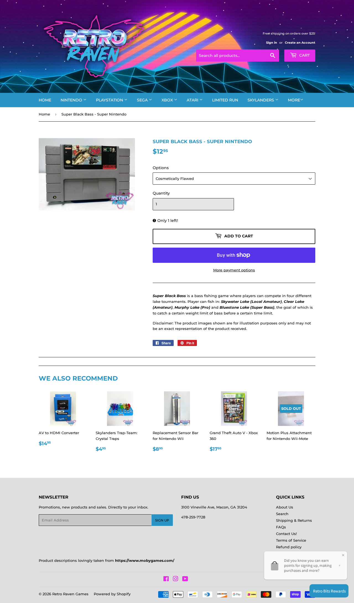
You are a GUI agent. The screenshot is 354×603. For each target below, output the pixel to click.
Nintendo (72, 100)
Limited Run (225, 100)
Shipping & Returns (294, 520)
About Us (284, 507)
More (294, 100)
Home (45, 100)
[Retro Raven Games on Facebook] (166, 579)
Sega (143, 100)
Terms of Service (291, 540)
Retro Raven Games (70, 594)
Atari (193, 100)
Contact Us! (286, 533)
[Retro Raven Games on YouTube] (185, 579)
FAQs (281, 527)
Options (161, 167)
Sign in (271, 42)
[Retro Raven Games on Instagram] (175, 579)
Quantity (161, 193)
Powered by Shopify (112, 594)
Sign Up (162, 520)
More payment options (234, 270)
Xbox (168, 100)
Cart (304, 55)
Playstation (110, 100)
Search (282, 514)
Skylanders (261, 100)
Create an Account (300, 42)
